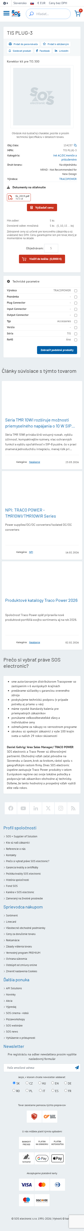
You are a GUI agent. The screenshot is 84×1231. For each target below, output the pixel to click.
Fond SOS (12, 886)
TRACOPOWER (68, 179)
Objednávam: (34, 248)
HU (43, 1083)
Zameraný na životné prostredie (24, 898)
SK (18, 1083)
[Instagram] (61, 808)
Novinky (11, 994)
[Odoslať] (77, 1067)
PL (30, 1091)
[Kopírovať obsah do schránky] (75, 145)
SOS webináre (14, 1025)
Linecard (11, 922)
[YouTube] (23, 808)
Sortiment (12, 915)
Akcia (9, 1001)
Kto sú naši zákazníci (18, 842)
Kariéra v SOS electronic (20, 892)
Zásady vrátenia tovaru (19, 946)
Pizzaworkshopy (15, 1019)
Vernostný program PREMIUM (23, 953)
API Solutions (14, 988)
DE (69, 1083)
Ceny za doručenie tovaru (21, 934)
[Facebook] (11, 808)
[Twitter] (48, 808)
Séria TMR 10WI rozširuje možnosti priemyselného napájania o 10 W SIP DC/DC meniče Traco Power (38, 425)
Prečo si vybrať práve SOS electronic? (27, 861)
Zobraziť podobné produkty (57, 350)
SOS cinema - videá (17, 1013)
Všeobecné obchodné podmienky (25, 928)
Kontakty (11, 855)
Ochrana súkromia (16, 959)
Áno (68, 339)
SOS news (12, 1031)
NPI (31, 552)
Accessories (64, 321)
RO (17, 1091)
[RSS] (73, 808)
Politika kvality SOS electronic (23, 873)
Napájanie (34, 461)
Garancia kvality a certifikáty (22, 867)
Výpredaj (11, 1007)
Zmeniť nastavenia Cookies (21, 971)
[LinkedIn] (36, 808)
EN (56, 1083)
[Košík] (78, 14)
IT (43, 1091)
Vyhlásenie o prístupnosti (20, 1038)
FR (69, 1091)
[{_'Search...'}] (31, 14)
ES (56, 1091)
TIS (69, 333)
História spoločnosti (17, 880)
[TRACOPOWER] (9, 461)
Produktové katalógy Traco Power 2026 (41, 600)
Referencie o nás (15, 849)
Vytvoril (57, 1218)
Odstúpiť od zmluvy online (21, 965)
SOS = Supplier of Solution (21, 836)
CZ (30, 1083)
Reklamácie (13, 940)
